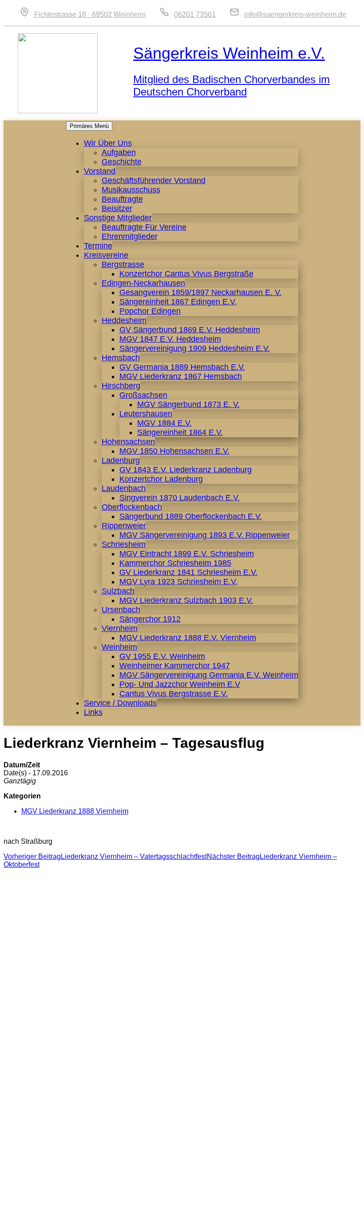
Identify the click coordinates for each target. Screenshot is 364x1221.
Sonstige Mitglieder (118, 217)
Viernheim (120, 628)
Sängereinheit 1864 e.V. (180, 432)
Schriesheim (124, 544)
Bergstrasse (123, 264)
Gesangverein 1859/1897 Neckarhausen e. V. (200, 292)
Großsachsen (143, 395)
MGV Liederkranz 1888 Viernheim (74, 811)
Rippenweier (124, 525)
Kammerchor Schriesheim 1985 (175, 563)
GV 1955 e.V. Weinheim (162, 656)
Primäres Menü (89, 126)
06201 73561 (195, 14)
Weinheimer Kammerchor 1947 (174, 665)
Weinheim (119, 646)
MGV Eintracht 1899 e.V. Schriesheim (186, 553)
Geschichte (122, 161)
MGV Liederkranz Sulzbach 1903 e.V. (186, 600)
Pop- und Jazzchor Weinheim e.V (179, 684)
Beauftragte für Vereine (144, 227)
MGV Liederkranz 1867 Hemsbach (180, 376)
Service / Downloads (120, 702)
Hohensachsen (128, 441)
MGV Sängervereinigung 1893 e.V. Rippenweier (204, 535)
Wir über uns (108, 143)
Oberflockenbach (132, 507)
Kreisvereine (106, 255)
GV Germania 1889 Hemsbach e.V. (182, 367)
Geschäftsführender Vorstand (154, 180)
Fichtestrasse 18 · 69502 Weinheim (90, 14)
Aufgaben (119, 152)
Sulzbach (118, 591)
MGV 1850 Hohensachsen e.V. (174, 451)
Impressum (251, 1209)
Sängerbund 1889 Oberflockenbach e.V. (190, 516)
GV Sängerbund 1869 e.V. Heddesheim (189, 329)
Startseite (178, 1209)
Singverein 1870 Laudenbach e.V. (179, 497)
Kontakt (214, 1209)
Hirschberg (121, 385)
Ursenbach (121, 609)
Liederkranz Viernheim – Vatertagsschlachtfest (105, 856)
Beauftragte (122, 199)
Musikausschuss (131, 189)
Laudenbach (124, 488)
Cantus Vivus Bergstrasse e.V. (173, 693)
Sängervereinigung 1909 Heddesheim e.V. (194, 348)
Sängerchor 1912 (150, 618)
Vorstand (99, 171)
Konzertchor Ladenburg (161, 479)
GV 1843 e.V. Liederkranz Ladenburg (185, 469)
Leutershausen (145, 413)
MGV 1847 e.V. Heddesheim (170, 339)
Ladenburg (121, 460)
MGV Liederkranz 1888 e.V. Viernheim (187, 637)
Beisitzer (117, 208)
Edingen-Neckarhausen (143, 283)
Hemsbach (121, 357)
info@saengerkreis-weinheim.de (295, 14)
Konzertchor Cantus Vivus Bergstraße (186, 273)
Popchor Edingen (150, 311)
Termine (98, 245)
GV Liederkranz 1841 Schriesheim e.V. (188, 572)
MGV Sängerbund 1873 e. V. (188, 404)
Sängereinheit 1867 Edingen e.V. (178, 301)
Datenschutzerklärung (312, 1209)
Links (93, 712)
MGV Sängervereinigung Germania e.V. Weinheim (208, 674)
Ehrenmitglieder (130, 236)
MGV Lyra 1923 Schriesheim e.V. (178, 581)
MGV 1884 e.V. (164, 423)
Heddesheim (124, 320)
